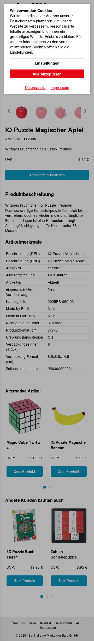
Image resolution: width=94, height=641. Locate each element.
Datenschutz (35, 87)
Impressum (60, 87)
